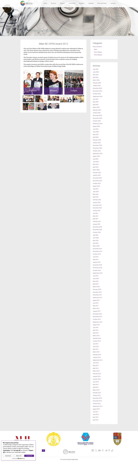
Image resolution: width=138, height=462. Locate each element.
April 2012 (95, 420)
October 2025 (97, 93)
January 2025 (96, 113)
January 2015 (96, 357)
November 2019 (97, 251)
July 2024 (95, 129)
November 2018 (97, 267)
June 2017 (96, 303)
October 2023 (97, 151)
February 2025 (97, 110)
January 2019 (96, 262)
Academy (81, 3)
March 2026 (96, 80)
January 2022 (96, 202)
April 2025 (95, 104)
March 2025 (96, 107)
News (95, 49)
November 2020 (97, 229)
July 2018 (95, 276)
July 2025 (95, 99)
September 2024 (97, 123)
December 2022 (97, 178)
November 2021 (97, 208)
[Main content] (53, 102)
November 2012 (97, 401)
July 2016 (95, 327)
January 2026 (96, 85)
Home (45, 3)
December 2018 (97, 265)
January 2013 (96, 395)
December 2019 (97, 248)
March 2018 (96, 286)
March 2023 (96, 170)
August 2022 (96, 186)
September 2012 (97, 406)
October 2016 (97, 319)
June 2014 (96, 363)
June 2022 (96, 191)
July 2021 (95, 213)
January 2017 (96, 311)
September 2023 (97, 153)
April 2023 (95, 167)
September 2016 (97, 322)
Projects (62, 3)
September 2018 (97, 273)
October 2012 (97, 403)
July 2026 (95, 69)
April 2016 (95, 333)
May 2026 (95, 74)
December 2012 (97, 398)
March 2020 (96, 246)
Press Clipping (98, 52)
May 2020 (95, 240)
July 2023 (95, 159)
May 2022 (95, 194)
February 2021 (97, 221)
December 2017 (97, 292)
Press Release (98, 55)
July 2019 (95, 257)
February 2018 (97, 289)
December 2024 (97, 115)
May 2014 (95, 365)
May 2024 (95, 134)
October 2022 (97, 183)
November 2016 (97, 316)
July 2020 (95, 235)
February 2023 (97, 172)
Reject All (18, 455)
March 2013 (96, 390)
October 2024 (97, 121)
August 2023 (96, 156)
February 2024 (97, 140)
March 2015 (96, 352)
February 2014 (97, 373)
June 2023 (96, 161)
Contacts (113, 3)
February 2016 (97, 338)
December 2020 (97, 227)
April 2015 (95, 349)
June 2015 (96, 346)
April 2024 (95, 137)
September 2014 (97, 360)
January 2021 (96, 224)
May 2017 (95, 306)
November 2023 (97, 148)
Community (72, 3)
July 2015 (95, 344)
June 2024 (96, 132)
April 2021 (95, 219)
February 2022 (97, 200)
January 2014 (96, 376)
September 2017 (97, 297)
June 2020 (96, 238)
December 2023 (97, 145)
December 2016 (97, 314)
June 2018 (96, 278)
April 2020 (95, 243)
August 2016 (96, 325)
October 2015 (97, 341)
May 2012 (95, 417)
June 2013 (96, 382)
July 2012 (95, 412)
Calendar (90, 3)
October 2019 (97, 254)
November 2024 (97, 118)
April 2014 (95, 368)
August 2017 (96, 300)
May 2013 (95, 384)
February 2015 (97, 354)
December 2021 (97, 205)
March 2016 (96, 335)
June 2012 (96, 414)
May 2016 (95, 330)
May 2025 (95, 102)
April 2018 (95, 284)
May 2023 (95, 164)
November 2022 (97, 180)
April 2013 (95, 387)
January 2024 (96, 142)
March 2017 (96, 308)
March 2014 (96, 371)
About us (53, 3)
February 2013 (97, 392)
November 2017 (97, 295)
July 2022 (95, 189)
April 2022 (95, 197)
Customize (8, 455)
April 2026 (95, 77)
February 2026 (97, 83)
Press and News (102, 3)
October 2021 (97, 210)
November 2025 (97, 91)
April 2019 (95, 259)
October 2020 (97, 232)
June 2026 (96, 72)
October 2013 (97, 379)
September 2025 (97, 96)
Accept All (29, 455)
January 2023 (96, 175)
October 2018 (97, 270)
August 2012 (96, 409)
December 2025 (97, 88)
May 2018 (95, 281)
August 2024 (96, 126)
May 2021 (95, 216)
